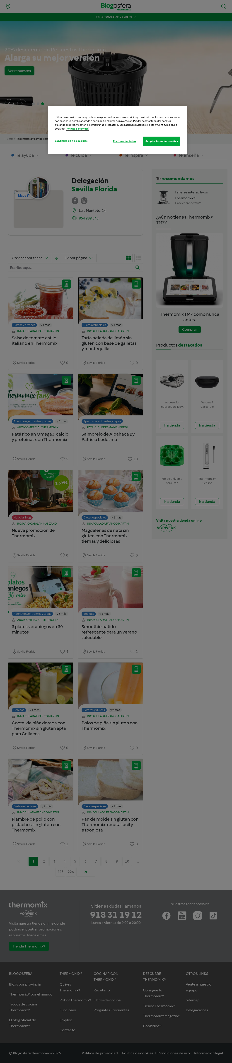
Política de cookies (77, 128)
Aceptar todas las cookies (161, 141)
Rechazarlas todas (124, 141)
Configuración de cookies (71, 140)
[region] (117, 130)
